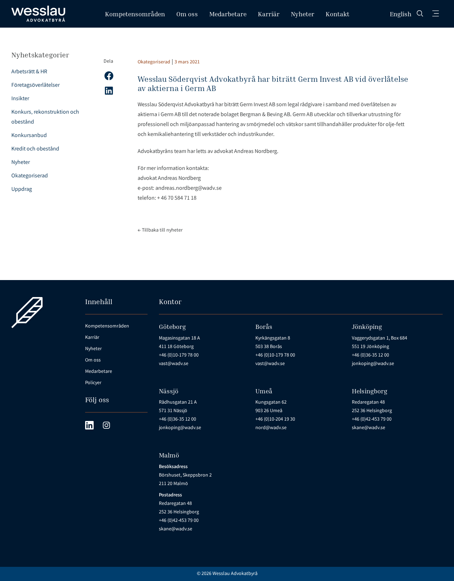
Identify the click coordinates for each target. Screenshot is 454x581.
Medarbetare (228, 14)
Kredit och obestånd (35, 149)
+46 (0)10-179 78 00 (179, 355)
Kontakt (337, 14)
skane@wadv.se (368, 428)
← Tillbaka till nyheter (160, 230)
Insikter (20, 99)
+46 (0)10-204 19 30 (275, 419)
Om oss (187, 14)
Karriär (268, 14)
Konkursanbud (29, 136)
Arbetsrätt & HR (29, 72)
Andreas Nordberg (179, 179)
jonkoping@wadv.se (373, 364)
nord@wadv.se (271, 428)
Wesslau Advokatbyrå (235, 573)
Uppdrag (21, 190)
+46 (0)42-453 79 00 (372, 419)
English (400, 14)
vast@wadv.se (173, 364)
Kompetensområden (135, 14)
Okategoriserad (29, 176)
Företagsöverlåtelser (35, 85)
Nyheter (302, 14)
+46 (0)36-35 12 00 (370, 355)
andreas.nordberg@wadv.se (188, 188)
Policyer (93, 383)
